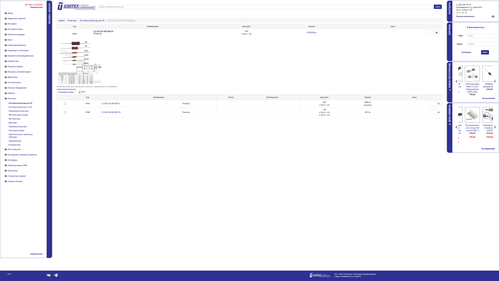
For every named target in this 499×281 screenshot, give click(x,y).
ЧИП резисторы (15, 119)
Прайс (35, 5)
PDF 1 (83, 92)
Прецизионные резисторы (18, 111)
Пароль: (460, 44)
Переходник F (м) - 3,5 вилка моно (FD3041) (484, 128)
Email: (461, 36)
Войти (485, 52)
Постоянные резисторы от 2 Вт (20, 107)
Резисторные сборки (16, 130)
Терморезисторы (15, 141)
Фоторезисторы (15, 145)
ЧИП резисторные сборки (18, 115)
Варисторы (13, 123)
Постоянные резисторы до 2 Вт (20, 103)
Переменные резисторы (18, 127)
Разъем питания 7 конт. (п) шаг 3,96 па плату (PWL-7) (467, 128)
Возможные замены (66, 92)
